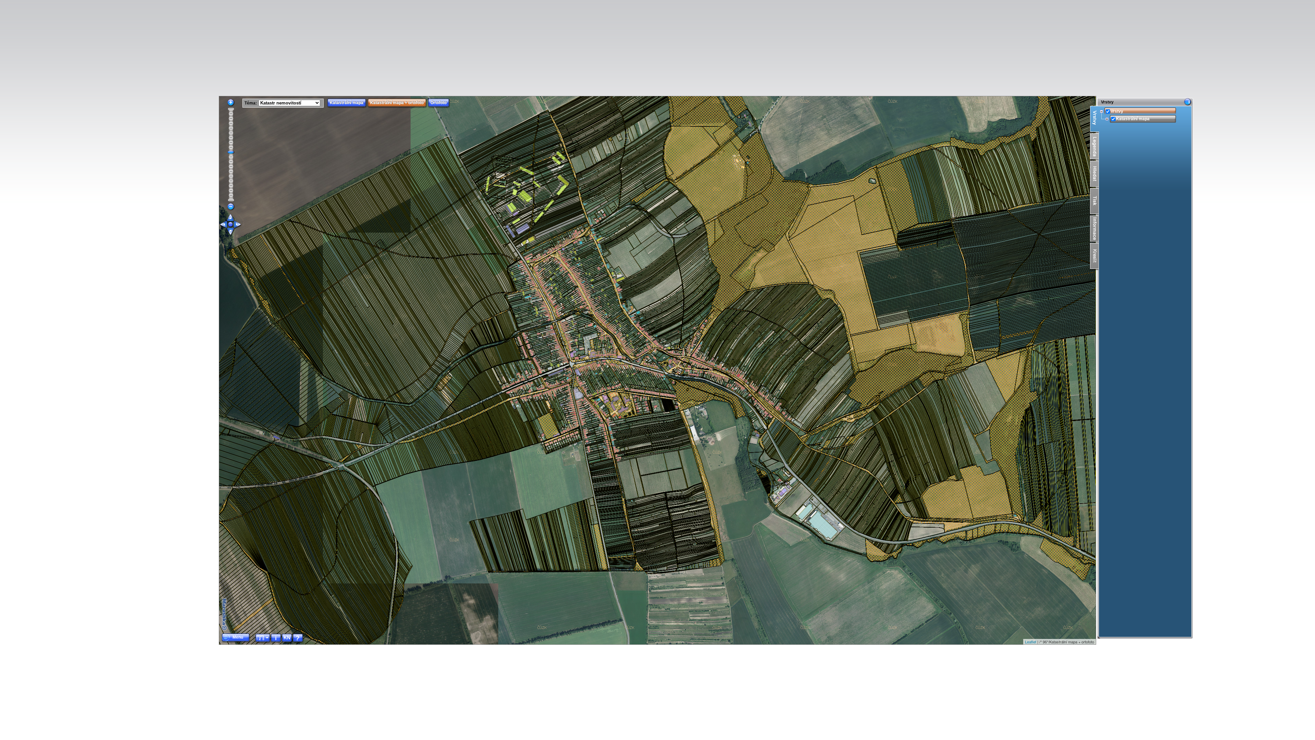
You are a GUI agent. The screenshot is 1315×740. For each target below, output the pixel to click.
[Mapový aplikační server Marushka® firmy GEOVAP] (225, 614)
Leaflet (1030, 641)
